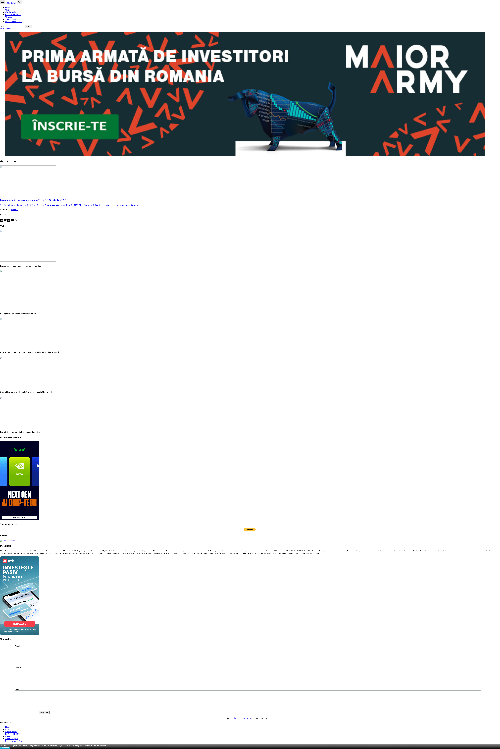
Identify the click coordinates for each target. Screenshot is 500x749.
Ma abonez (44, 712)
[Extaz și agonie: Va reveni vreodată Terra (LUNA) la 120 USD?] (28, 195)
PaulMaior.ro (11, 3)
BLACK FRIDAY (13, 14)
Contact (8, 17)
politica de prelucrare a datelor (243, 718)
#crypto (14, 210)
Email (18, 646)
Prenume (19, 668)
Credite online (11, 12)
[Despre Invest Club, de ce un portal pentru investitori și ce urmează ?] (28, 347)
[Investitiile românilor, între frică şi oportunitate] (28, 261)
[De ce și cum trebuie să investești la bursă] (26, 308)
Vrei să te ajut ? (11, 19)
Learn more (5, 748)
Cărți (7, 10)
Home (7, 7)
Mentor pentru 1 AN (13, 21)
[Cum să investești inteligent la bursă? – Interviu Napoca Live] (28, 387)
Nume (17, 689)
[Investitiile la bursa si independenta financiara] (28, 427)
